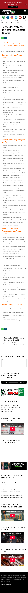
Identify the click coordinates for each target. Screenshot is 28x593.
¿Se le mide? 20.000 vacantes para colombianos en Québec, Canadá (13, 344)
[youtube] (20, 17)
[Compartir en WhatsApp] (2, 38)
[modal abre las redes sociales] (5, 38)
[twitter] (16, 17)
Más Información (13, 7)
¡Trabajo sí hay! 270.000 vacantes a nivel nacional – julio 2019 (15, 339)
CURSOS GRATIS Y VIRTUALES (9, 405)
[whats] (4, 17)
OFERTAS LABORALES (7, 409)
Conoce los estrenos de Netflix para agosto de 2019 (13, 29)
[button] (14, 364)
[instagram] (12, 17)
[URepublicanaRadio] (8, 13)
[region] (14, 363)
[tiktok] (24, 17)
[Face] (8, 17)
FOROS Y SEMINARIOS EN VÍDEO (10, 407)
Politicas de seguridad (6, 584)
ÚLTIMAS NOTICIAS (7, 411)
